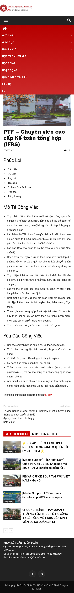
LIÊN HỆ (6, 84)
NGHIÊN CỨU (9, 49)
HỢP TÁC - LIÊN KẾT (14, 56)
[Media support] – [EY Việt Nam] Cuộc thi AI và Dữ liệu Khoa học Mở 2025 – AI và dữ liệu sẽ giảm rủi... (44, 464)
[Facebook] (32, 573)
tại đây (48, 394)
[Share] (41, 573)
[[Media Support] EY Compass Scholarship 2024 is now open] (12, 497)
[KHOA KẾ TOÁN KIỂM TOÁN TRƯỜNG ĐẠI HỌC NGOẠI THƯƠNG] (37, 8)
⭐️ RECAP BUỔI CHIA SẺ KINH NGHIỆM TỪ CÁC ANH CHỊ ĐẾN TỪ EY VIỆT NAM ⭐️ (45, 447)
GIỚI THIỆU (8, 35)
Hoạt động (9, 451)
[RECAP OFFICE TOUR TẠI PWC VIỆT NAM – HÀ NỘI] (12, 481)
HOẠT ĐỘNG (9, 70)
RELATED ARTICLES (17, 434)
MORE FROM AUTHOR (44, 434)
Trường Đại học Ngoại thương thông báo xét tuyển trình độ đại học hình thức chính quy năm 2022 (20, 416)
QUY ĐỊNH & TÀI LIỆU (14, 77)
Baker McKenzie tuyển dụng (55, 411)
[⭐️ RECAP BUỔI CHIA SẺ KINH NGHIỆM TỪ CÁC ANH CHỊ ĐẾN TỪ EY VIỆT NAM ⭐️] (12, 447)
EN (3, 91)
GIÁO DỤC (8, 42)
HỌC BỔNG (8, 63)
